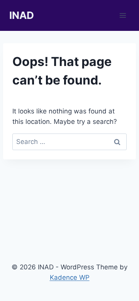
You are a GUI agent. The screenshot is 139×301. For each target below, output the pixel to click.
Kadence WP (70, 277)
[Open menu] (122, 15)
